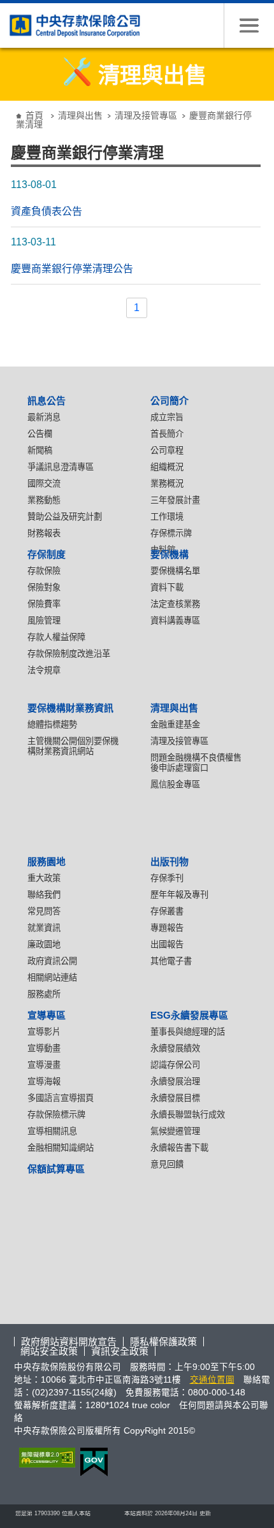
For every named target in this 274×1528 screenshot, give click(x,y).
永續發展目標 (175, 1098)
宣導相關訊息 (52, 1131)
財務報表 (44, 533)
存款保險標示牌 (56, 1114)
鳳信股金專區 (175, 784)
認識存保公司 (175, 1065)
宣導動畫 (44, 1048)
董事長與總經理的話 (187, 1032)
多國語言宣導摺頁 (60, 1098)
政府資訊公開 (52, 961)
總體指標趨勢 (52, 724)
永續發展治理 (175, 1081)
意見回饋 (167, 1164)
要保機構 (169, 554)
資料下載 (167, 587)
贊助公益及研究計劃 (64, 516)
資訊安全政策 (119, 1351)
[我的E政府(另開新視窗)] (91, 1462)
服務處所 (44, 994)
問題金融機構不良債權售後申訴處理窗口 (196, 763)
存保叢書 (167, 911)
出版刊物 (169, 861)
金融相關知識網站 (60, 1148)
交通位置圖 (212, 1380)
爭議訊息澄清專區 (60, 467)
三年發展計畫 (175, 500)
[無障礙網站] (44, 1457)
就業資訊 (44, 928)
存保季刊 (167, 878)
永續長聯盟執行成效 (187, 1114)
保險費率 (44, 604)
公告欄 (39, 434)
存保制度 (46, 554)
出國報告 (167, 944)
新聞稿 (39, 450)
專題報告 (167, 928)
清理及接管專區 (146, 115)
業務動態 (44, 500)
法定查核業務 (175, 604)
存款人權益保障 (56, 637)
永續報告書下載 (179, 1148)
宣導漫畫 (44, 1065)
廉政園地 (44, 944)
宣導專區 (46, 1015)
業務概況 (167, 483)
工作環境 (167, 516)
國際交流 (44, 483)
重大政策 (44, 878)
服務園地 (46, 861)
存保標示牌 (171, 533)
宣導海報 (44, 1081)
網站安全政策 (49, 1351)
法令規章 (44, 670)
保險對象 (44, 587)
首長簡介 (167, 434)
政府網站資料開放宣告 (69, 1341)
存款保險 (44, 571)
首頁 (34, 115)
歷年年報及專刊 (179, 894)
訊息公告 (46, 400)
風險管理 (44, 620)
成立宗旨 (167, 417)
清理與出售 (80, 115)
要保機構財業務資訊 (70, 707)
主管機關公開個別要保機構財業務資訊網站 (73, 746)
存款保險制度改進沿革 (68, 653)
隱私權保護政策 (163, 1341)
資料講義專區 (175, 620)
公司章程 (167, 450)
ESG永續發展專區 (189, 1015)
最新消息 (44, 417)
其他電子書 (171, 961)
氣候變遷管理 (175, 1131)
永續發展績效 (175, 1048)
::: (9, 105)
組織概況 (167, 467)
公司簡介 (169, 400)
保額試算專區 (56, 1168)
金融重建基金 (175, 724)
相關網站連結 (52, 977)
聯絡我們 (44, 894)
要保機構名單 (175, 571)
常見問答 (44, 911)
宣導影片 (44, 1032)
